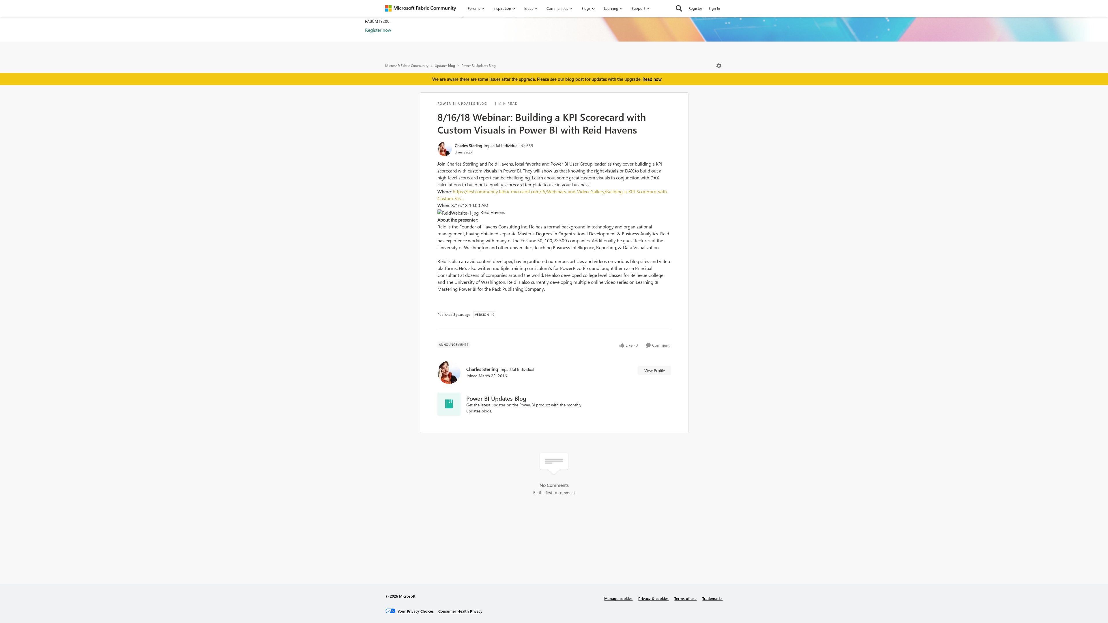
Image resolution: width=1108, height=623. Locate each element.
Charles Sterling (468, 145)
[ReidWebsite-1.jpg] (458, 212)
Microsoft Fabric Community (406, 65)
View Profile (654, 370)
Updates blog (445, 65)
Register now (378, 30)
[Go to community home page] (420, 8)
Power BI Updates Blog (478, 65)
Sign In (714, 8)
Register (695, 8)
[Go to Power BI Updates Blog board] (449, 404)
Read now (652, 79)
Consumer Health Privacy (460, 611)
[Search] (678, 8)
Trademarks (712, 598)
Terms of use (685, 598)
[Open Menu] (719, 66)
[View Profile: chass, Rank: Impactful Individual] (444, 149)
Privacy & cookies (653, 598)
